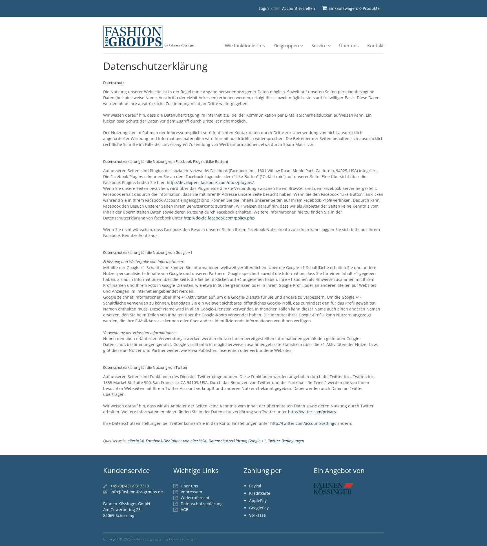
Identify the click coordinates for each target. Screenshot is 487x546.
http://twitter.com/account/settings (303, 423)
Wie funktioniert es (245, 46)
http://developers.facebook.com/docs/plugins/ (210, 182)
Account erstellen (298, 8)
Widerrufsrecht (195, 497)
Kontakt (375, 46)
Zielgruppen (286, 46)
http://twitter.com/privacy (312, 411)
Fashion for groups (146, 539)
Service (319, 46)
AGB (185, 509)
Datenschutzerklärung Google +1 (237, 440)
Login (264, 8)
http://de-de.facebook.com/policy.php (219, 218)
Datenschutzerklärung (202, 503)
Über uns (349, 46)
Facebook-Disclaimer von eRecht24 (176, 440)
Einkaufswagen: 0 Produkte (354, 8)
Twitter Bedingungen (286, 440)
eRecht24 (136, 440)
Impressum (191, 491)
